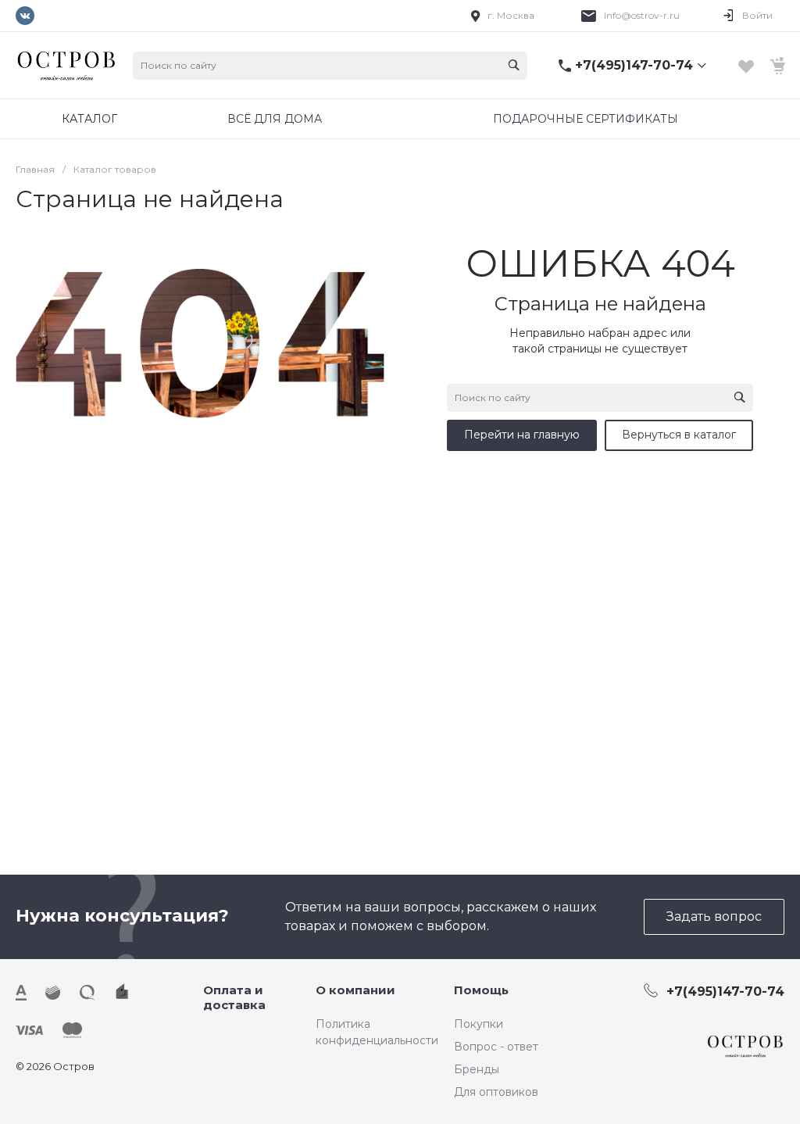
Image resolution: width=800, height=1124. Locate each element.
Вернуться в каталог (679, 435)
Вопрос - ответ (496, 1047)
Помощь (481, 990)
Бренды (476, 1069)
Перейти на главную (522, 435)
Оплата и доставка (234, 998)
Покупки (478, 1024)
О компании (355, 990)
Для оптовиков (496, 1092)
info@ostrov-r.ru (642, 15)
